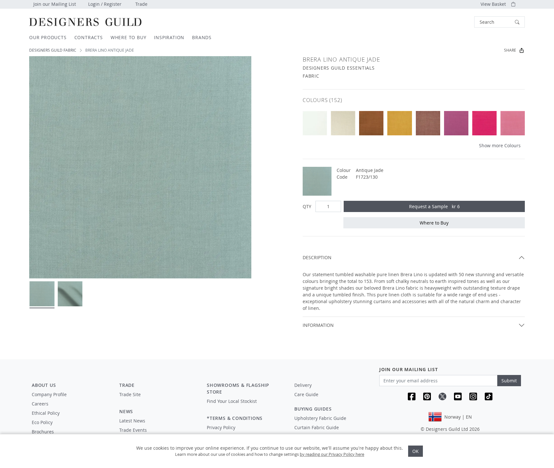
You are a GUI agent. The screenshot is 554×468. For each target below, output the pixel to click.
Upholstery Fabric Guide (320, 418)
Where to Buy (434, 223)
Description (317, 257)
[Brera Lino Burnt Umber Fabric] (371, 123)
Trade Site (130, 394)
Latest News (132, 421)
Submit (509, 381)
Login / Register (105, 4)
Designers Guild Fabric (52, 50)
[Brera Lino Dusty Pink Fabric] (428, 123)
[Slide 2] (70, 294)
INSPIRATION (169, 37)
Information (318, 325)
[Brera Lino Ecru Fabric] (343, 123)
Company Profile (49, 394)
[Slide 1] (42, 294)
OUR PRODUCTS (48, 37)
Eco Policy (42, 422)
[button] (499, 22)
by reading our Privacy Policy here (332, 454)
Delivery (303, 385)
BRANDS (202, 37)
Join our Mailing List (54, 4)
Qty (307, 206)
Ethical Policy (46, 413)
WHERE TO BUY (129, 37)
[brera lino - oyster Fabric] (315, 123)
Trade (141, 4)
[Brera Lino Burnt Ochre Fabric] (399, 123)
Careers (40, 404)
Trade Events (133, 430)
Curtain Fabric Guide (316, 427)
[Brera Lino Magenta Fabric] (456, 123)
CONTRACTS (88, 37)
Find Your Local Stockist (232, 401)
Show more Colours (500, 145)
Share (510, 50)
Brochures (43, 432)
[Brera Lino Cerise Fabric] (484, 123)
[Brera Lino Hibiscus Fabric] (512, 123)
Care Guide (306, 394)
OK (415, 451)
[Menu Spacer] (158, 400)
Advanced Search (459, 22)
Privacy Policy (221, 427)
